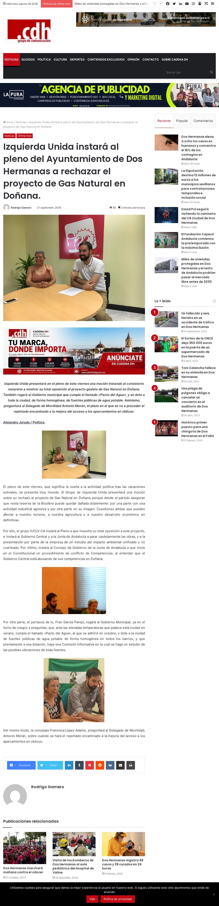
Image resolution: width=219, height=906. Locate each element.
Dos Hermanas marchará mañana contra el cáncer (23, 870)
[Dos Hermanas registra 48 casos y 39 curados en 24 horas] (123, 844)
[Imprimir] (130, 765)
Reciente (164, 121)
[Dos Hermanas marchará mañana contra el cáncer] (24, 848)
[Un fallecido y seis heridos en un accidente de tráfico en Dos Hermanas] (166, 319)
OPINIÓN (133, 59)
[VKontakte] (110, 765)
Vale (92, 899)
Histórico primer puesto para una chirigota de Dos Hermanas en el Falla (197, 429)
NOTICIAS (11, 59)
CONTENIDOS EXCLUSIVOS (105, 59)
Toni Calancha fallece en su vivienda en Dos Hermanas (198, 372)
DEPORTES (77, 59)
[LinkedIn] (69, 765)
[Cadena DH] (29, 30)
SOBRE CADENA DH (175, 59)
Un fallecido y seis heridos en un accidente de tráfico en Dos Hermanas (197, 320)
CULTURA (60, 59)
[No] (214, 894)
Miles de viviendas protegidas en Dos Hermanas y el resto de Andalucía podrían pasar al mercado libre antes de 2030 (198, 270)
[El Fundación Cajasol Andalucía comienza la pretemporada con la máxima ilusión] (166, 240)
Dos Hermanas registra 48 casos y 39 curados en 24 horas (122, 864)
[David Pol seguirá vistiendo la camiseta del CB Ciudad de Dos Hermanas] (166, 215)
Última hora (24, 135)
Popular (182, 121)
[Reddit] (100, 765)
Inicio (9, 122)
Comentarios (203, 121)
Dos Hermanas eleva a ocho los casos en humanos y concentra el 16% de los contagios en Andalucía (198, 148)
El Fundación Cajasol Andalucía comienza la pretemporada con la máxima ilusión (198, 241)
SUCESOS (28, 59)
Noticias (21, 122)
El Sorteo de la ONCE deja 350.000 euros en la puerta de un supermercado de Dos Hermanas (197, 347)
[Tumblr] (79, 765)
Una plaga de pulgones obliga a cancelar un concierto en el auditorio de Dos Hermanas (195, 399)
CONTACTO (150, 59)
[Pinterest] (89, 765)
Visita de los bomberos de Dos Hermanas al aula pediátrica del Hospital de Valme (73, 866)
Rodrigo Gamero (21, 207)
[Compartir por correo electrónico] (120, 765)
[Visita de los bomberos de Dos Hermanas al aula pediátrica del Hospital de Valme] (74, 844)
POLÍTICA (44, 59)
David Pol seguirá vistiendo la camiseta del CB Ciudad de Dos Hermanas (198, 216)
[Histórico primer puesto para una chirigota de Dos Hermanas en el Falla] (166, 428)
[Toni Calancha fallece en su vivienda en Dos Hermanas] (166, 374)
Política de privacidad (118, 899)
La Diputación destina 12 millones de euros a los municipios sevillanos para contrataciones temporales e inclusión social (198, 184)
